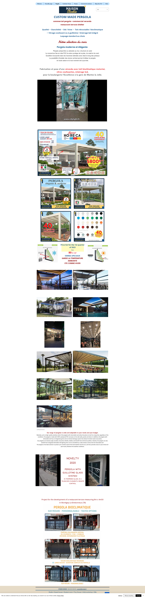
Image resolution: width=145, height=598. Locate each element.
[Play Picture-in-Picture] (102, 119)
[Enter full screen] (105, 119)
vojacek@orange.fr (82, 589)
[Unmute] (42, 119)
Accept (138, 595)
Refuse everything (129, 595)
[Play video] (48, 470)
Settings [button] (120, 595)
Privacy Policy (60, 595)
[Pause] (39, 119)
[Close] (143, 595)
